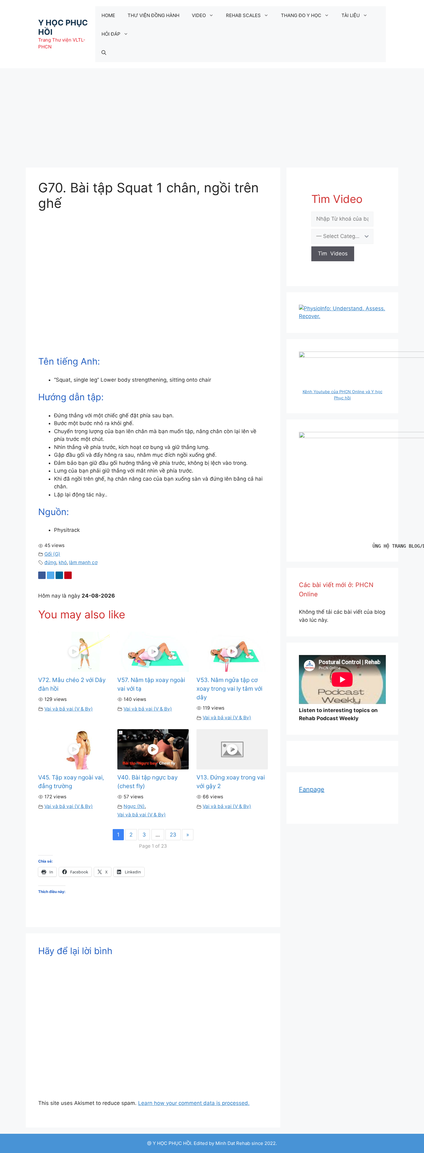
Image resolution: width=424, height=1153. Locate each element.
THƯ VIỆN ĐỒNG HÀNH (153, 15)
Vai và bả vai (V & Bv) (68, 709)
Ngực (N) (134, 806)
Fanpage (311, 789)
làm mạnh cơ (83, 562)
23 (173, 835)
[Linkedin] (59, 575)
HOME (108, 15)
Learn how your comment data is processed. (194, 1103)
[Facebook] (42, 575)
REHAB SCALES (243, 15)
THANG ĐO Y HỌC (301, 15)
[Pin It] (68, 575)
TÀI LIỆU (350, 15)
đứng (50, 562)
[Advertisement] (212, 114)
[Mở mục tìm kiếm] (103, 52)
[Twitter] (50, 575)
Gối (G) (52, 554)
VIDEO (199, 15)
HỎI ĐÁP (110, 34)
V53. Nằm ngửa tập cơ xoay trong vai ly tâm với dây (229, 688)
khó (63, 562)
